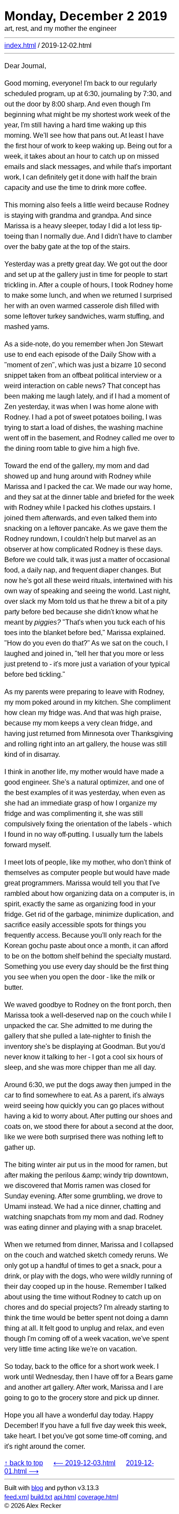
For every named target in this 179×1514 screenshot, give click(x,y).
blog (37, 1487)
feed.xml (16, 1497)
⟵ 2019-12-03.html (84, 1463)
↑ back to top (23, 1463)
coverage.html (98, 1497)
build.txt (41, 1497)
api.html (65, 1497)
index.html (20, 45)
